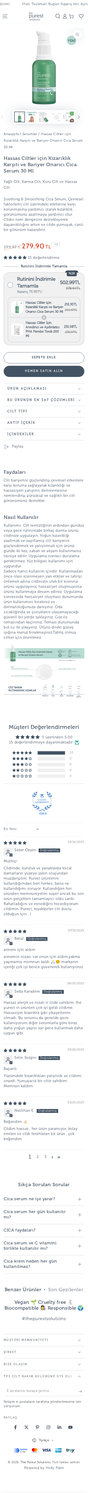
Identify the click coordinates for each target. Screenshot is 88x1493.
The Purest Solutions (35, 1462)
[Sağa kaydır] (82, 117)
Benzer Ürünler (23, 1290)
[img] (15, 843)
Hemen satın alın (44, 371)
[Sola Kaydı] (5, 117)
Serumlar (29, 134)
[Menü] (5, 16)
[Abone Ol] (81, 1391)
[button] (58, 16)
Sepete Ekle (44, 357)
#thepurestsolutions (44, 1319)
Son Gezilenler (65, 1290)
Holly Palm (55, 1468)
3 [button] (45, 1157)
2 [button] (38, 1157)
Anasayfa (11, 134)
